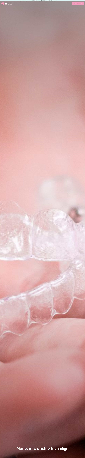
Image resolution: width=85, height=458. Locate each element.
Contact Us (23, 6)
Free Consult (78, 3)
